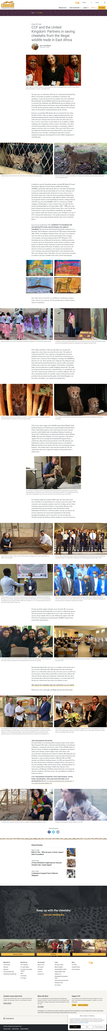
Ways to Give (41, 964)
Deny (87, 1027)
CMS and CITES (59, 982)
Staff (22, 973)
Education (5, 969)
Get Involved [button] (74, 8)
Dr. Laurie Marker (25, 967)
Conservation (6, 964)
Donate (102, 8)
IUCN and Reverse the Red (61, 980)
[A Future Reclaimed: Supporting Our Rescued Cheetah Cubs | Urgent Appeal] (71, 863)
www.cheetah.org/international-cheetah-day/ (59, 781)
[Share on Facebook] (49, 832)
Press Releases (76, 969)
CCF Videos (58, 985)
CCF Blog (39, 12)
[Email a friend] (57, 832)
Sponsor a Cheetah (83, 1005)
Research (5, 967)
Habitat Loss (58, 974)
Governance (23, 975)
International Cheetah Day (9, 974)
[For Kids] (77, 2)
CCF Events (40, 967)
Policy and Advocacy (8, 971)
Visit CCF (40, 971)
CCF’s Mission (24, 964)
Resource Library (18, 954)
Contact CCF (41, 974)
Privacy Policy (7, 1028)
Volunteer (53, 954)
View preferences (99, 1027)
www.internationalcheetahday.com (42, 783)
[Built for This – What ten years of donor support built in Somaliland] (71, 852)
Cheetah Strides (76, 967)
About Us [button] (62, 8)
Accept (75, 1027)
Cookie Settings (24, 1028)
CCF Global (23, 978)
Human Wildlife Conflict (61, 969)
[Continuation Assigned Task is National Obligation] (71, 873)
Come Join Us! (7, 1003)
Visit (89, 954)
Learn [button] (85, 8)
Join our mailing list (53, 914)
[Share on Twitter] (53, 832)
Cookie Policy (15, 1028)
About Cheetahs (59, 967)
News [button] (93, 8)
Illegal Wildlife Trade (60, 971)
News (33, 12)
